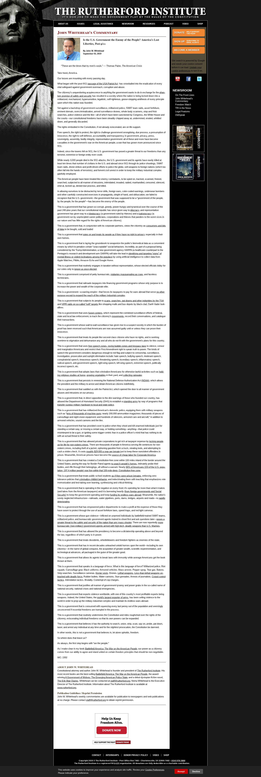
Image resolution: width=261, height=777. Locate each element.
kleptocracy (94, 213)
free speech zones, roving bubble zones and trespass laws (117, 346)
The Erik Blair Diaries (67, 681)
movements (118, 316)
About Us (63, 24)
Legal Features (182, 111)
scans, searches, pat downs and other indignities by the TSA (134, 300)
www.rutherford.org (66, 687)
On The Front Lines (184, 95)
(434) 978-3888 (178, 761)
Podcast (168, 24)
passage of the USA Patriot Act (103, 83)
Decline (196, 771)
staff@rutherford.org (120, 681)
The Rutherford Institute (148, 670)
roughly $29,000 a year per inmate (103, 451)
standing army (131, 401)
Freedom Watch (183, 104)
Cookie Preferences (154, 770)
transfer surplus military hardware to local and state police (85, 404)
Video (185, 24)
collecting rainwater (132, 375)
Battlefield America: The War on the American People (121, 674)
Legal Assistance (103, 24)
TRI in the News (183, 108)
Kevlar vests (102, 573)
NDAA (145, 380)
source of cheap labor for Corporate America (134, 455)
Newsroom (128, 24)
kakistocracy (145, 213)
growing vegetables (96, 375)
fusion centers (95, 313)
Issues (80, 24)
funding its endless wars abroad (125, 495)
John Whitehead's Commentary (184, 99)
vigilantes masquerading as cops (127, 274)
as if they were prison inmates (126, 475)
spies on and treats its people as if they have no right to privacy (114, 234)
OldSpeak (180, 115)
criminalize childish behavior (93, 479)
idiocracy (134, 210)
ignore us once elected (85, 269)
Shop (200, 24)
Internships (112, 755)
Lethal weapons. (126, 573)
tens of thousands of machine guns (84, 413)
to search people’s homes (124, 463)
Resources (149, 24)
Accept (181, 771)
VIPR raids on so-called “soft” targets (80, 304)
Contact (96, 755)
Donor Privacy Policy (136, 755)
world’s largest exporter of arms (112, 597)
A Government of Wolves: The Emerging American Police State (96, 677)
